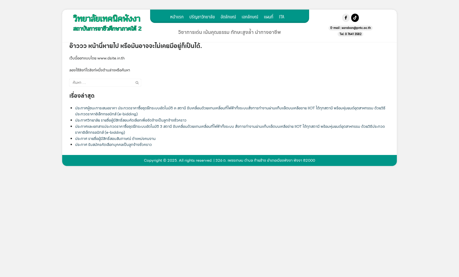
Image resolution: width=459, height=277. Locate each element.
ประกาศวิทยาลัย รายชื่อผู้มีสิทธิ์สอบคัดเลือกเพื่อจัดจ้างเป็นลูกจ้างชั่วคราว (130, 120)
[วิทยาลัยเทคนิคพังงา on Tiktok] (355, 18)
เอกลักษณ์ (250, 16)
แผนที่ (268, 16)
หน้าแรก (177, 16)
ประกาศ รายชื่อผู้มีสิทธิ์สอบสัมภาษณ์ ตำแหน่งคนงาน (115, 139)
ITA (281, 16)
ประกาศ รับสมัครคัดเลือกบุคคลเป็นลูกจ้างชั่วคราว (113, 145)
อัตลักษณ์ (228, 16)
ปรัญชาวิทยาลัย (202, 16)
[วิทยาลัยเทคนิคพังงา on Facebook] (346, 18)
